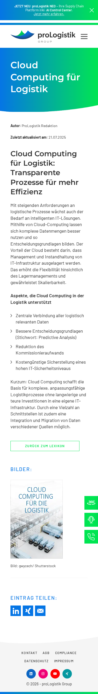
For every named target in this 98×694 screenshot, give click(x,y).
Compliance (66, 653)
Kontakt (29, 653)
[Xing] (28, 611)
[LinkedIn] (15, 611)
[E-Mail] (40, 611)
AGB (46, 653)
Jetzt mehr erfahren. (49, 14)
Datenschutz (36, 661)
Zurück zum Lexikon (45, 446)
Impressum (64, 661)
